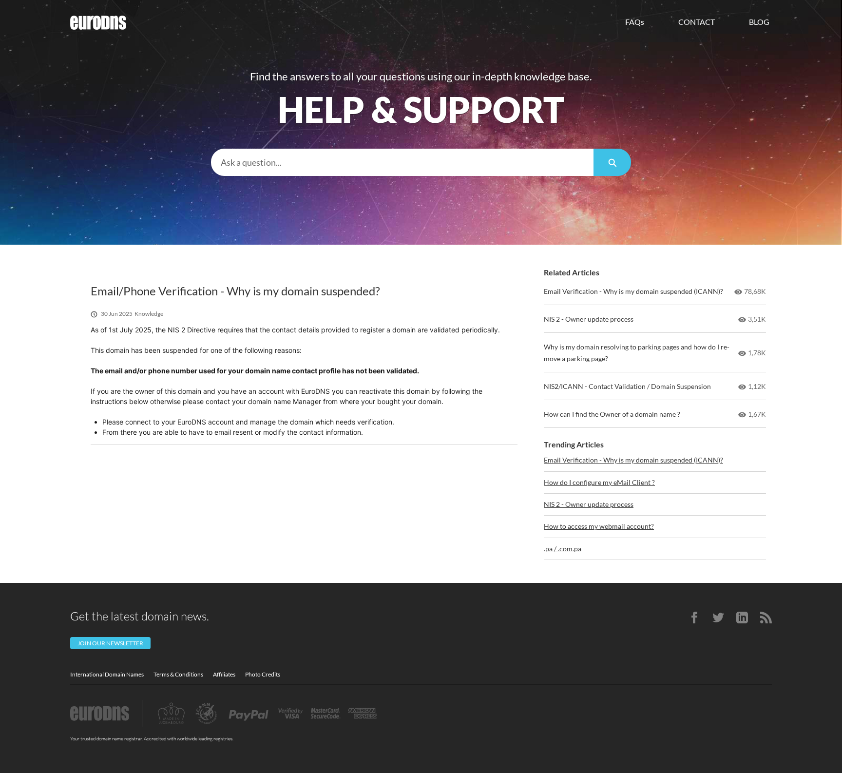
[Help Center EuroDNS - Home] (98, 23)
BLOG (759, 21)
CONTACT (696, 21)
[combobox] (402, 162)
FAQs (634, 21)
